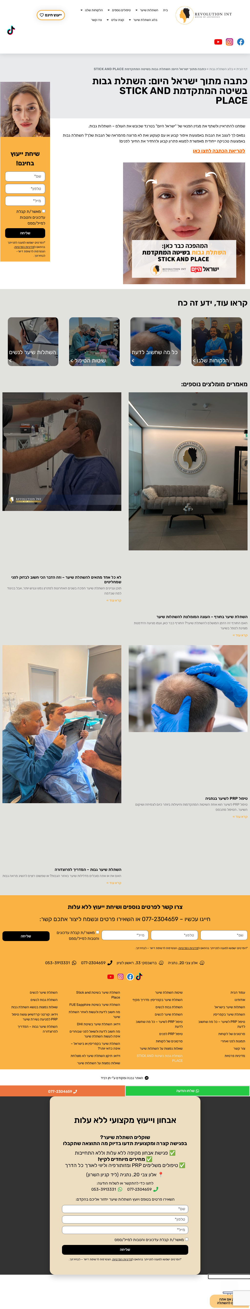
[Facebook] (240, 42)
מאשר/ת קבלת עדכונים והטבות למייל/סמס (30, 217)
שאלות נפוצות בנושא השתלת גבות (34, 1007)
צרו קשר (96, 20)
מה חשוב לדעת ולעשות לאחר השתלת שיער (94, 1014)
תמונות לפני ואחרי (233, 1041)
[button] (125, 1100)
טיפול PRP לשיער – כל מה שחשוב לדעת (221, 1024)
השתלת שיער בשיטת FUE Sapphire (94, 1005)
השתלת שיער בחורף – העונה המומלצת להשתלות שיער (202, 616)
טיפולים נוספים (121, 10)
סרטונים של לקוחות (231, 1034)
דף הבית (242, 69)
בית (165, 10)
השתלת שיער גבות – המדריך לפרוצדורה (88, 869)
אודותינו (240, 1000)
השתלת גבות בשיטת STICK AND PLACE (160, 1058)
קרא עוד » (240, 635)
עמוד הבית (237, 992)
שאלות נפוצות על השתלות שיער (161, 1048)
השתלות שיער (149, 10)
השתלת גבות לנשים (169, 1007)
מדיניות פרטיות (235, 1056)
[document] (125, 1185)
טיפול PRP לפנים (171, 1034)
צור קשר (239, 1048)
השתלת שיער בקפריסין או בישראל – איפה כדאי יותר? (95, 1046)
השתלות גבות (100, 126)
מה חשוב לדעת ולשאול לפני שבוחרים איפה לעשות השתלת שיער (95, 1033)
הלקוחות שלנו (94, 10)
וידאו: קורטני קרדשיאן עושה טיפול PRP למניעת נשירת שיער (35, 1016)
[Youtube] (218, 42)
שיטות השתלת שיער (169, 992)
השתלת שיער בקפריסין (229, 1014)
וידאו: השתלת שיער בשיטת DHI (98, 1024)
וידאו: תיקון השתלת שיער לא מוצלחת (95, 1056)
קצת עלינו (117, 20)
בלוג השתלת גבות (221, 69)
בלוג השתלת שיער (145, 20)
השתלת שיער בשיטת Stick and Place (98, 994)
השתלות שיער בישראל (229, 1007)
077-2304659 (160, 919)
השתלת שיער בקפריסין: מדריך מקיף (158, 1000)
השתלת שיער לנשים (169, 1014)
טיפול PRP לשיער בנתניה (226, 798)
